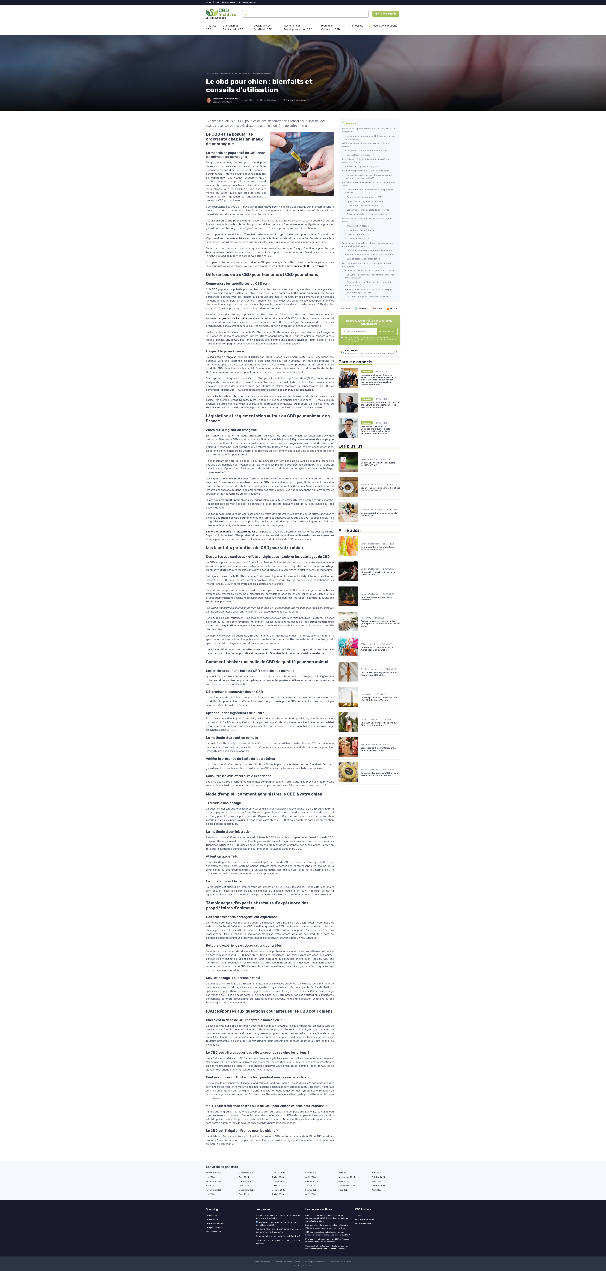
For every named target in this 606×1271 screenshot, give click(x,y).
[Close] (360, 626)
